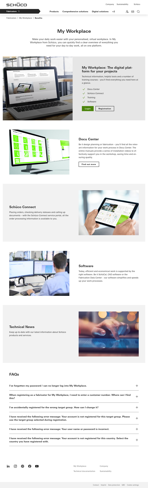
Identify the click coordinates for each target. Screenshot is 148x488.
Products (54, 11)
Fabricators (11, 11)
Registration (105, 108)
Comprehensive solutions (75, 11)
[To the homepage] (16, 4)
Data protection (114, 485)
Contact (96, 485)
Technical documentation (84, 471)
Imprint (103, 485)
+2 (113, 11)
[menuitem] (8, 466)
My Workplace (25, 18)
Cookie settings (133, 485)
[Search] (138, 12)
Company (110, 4)
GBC (123, 485)
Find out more (89, 164)
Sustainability (122, 4)
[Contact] (132, 12)
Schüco (137, 4)
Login (88, 108)
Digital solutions (100, 11)
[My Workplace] (127, 12)
